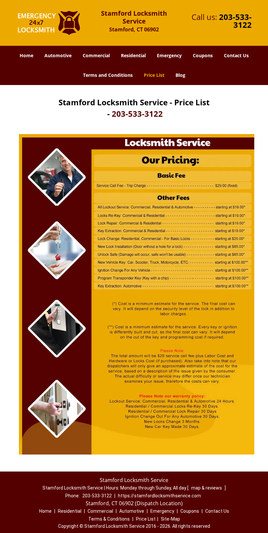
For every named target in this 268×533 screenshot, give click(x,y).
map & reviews (207, 487)
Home (26, 55)
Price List (154, 75)
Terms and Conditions (108, 75)
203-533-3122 (235, 20)
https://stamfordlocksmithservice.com (159, 495)
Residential (133, 55)
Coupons (203, 55)
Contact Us (236, 55)
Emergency (169, 55)
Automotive (58, 55)
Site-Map (170, 519)
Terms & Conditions (109, 519)
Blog (180, 75)
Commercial (96, 55)
